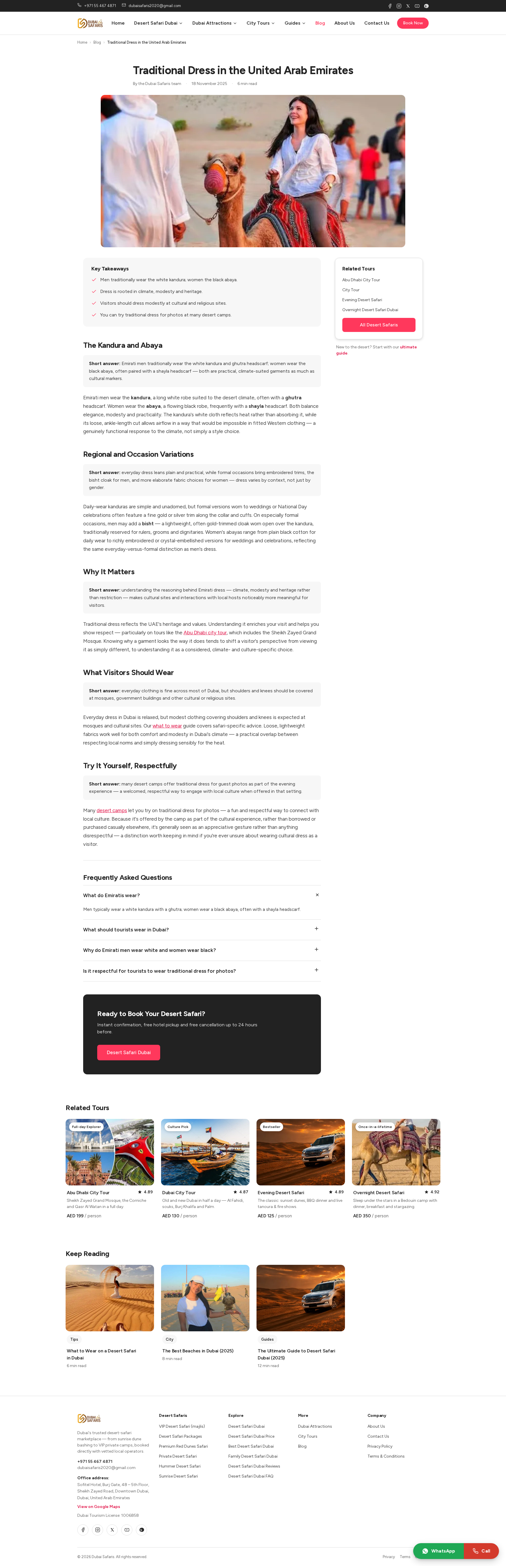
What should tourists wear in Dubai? (126, 930)
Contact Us (376, 23)
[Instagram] (398, 6)
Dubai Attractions (212, 23)
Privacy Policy (379, 1446)
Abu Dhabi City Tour (361, 279)
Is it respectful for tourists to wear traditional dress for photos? (159, 971)
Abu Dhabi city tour (205, 632)
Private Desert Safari (178, 1456)
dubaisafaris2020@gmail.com (106, 1467)
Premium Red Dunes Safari (183, 1446)
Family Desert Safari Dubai (253, 1456)
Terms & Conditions (386, 1456)
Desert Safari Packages (180, 1436)
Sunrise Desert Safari (178, 1476)
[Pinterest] (426, 6)
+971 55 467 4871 (94, 1461)
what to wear (167, 726)
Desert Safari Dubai (155, 23)
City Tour (351, 289)
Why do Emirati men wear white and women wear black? (149, 950)
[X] (408, 6)
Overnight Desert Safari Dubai (370, 309)
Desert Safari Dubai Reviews (254, 1466)
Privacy (389, 1557)
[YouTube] (417, 6)
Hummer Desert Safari (180, 1466)
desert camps (112, 810)
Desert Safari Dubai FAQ (250, 1476)
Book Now (413, 23)
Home (118, 23)
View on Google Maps (98, 1506)
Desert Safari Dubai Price (251, 1436)
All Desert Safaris (379, 325)
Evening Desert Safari (362, 299)
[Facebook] (389, 6)
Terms (405, 1557)
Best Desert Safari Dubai (251, 1446)
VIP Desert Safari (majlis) (182, 1426)
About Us (344, 23)
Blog (320, 23)
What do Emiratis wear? (111, 895)
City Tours (258, 23)
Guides (292, 23)
